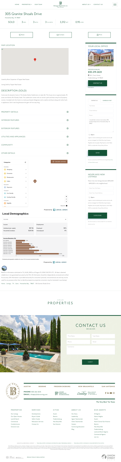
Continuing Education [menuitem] (77, 427)
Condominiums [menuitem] (15, 424)
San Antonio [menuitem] (56, 424)
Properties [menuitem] (26, 4)
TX (13, 283)
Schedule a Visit (107, 100)
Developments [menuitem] (36, 414)
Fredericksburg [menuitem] (57, 419)
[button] (35, 59)
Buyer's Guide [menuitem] (36, 416)
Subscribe (98, 215)
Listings (8, 283)
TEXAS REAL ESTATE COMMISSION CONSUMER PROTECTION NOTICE (89, 443)
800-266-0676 (90, 329)
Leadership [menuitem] (74, 416)
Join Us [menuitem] (96, 437)
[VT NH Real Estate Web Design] (108, 457)
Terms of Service (93, 162)
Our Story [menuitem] (74, 414)
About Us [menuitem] (85, 4)
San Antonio (108, 386)
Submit (90, 362)
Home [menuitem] (17, 4)
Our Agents (91, 87)
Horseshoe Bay (24, 283)
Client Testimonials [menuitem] (77, 421)
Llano (17, 283)
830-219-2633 (95, 72)
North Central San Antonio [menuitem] (102, 421)
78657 (32, 283)
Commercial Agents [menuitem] (99, 434)
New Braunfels (86, 386)
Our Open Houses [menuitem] (16, 416)
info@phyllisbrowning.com (38, 394)
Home (3, 283)
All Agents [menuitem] (97, 414)
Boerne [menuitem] (55, 416)
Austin (27, 386)
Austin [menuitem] (55, 414)
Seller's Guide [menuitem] (36, 419)
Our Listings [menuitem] (14, 414)
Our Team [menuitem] (38, 4)
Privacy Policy (110, 159)
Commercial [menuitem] (14, 421)
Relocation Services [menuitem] (37, 421)
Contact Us (97, 83)
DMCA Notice (41, 457)
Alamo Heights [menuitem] (98, 416)
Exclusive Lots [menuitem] (15, 427)
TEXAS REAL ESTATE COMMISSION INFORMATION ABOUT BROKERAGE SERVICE (55, 443)
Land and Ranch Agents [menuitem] (101, 432)
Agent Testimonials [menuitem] (77, 419)
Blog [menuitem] (72, 429)
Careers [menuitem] (73, 424)
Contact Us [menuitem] (98, 4)
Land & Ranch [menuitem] (15, 419)
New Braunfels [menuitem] (57, 421)
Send (98, 153)
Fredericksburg (62, 386)
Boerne (42, 386)
